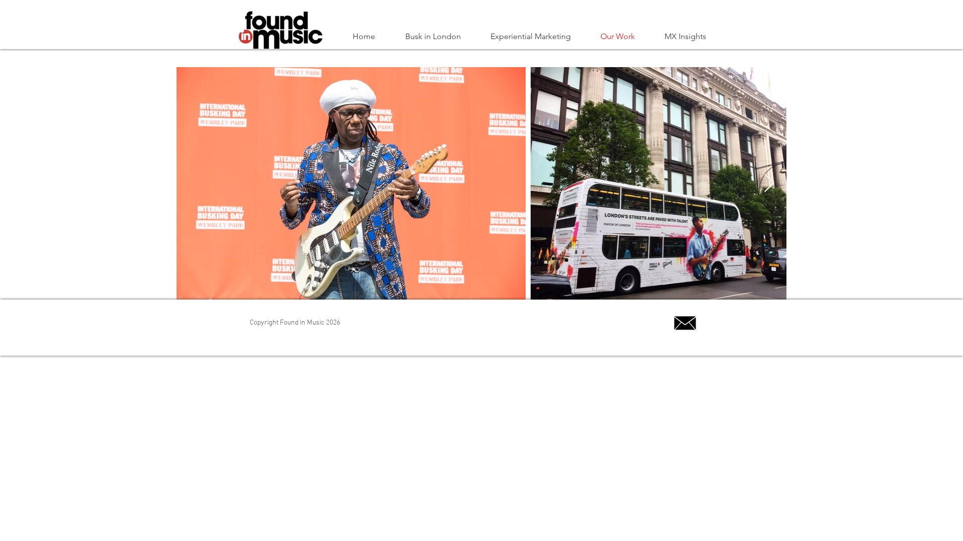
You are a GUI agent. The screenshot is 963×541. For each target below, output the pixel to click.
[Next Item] (769, 183)
